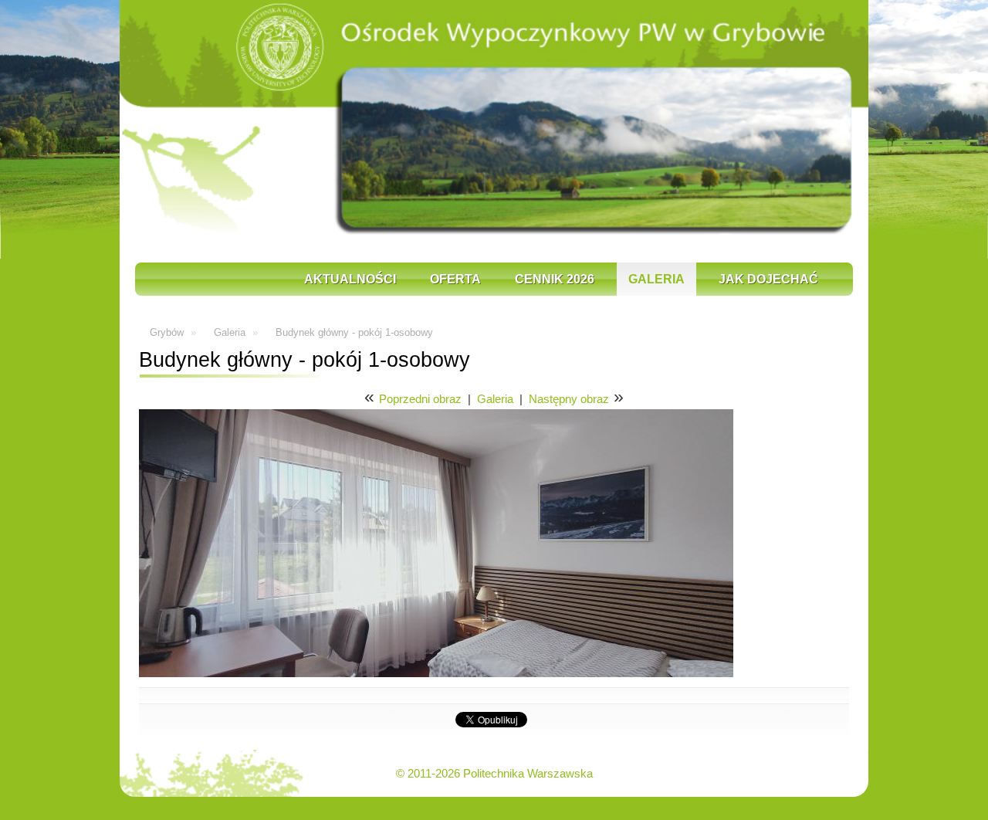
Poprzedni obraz (420, 398)
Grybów (167, 332)
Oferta (455, 279)
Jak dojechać (768, 279)
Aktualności (350, 279)
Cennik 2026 (554, 279)
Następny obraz (569, 398)
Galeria (656, 279)
